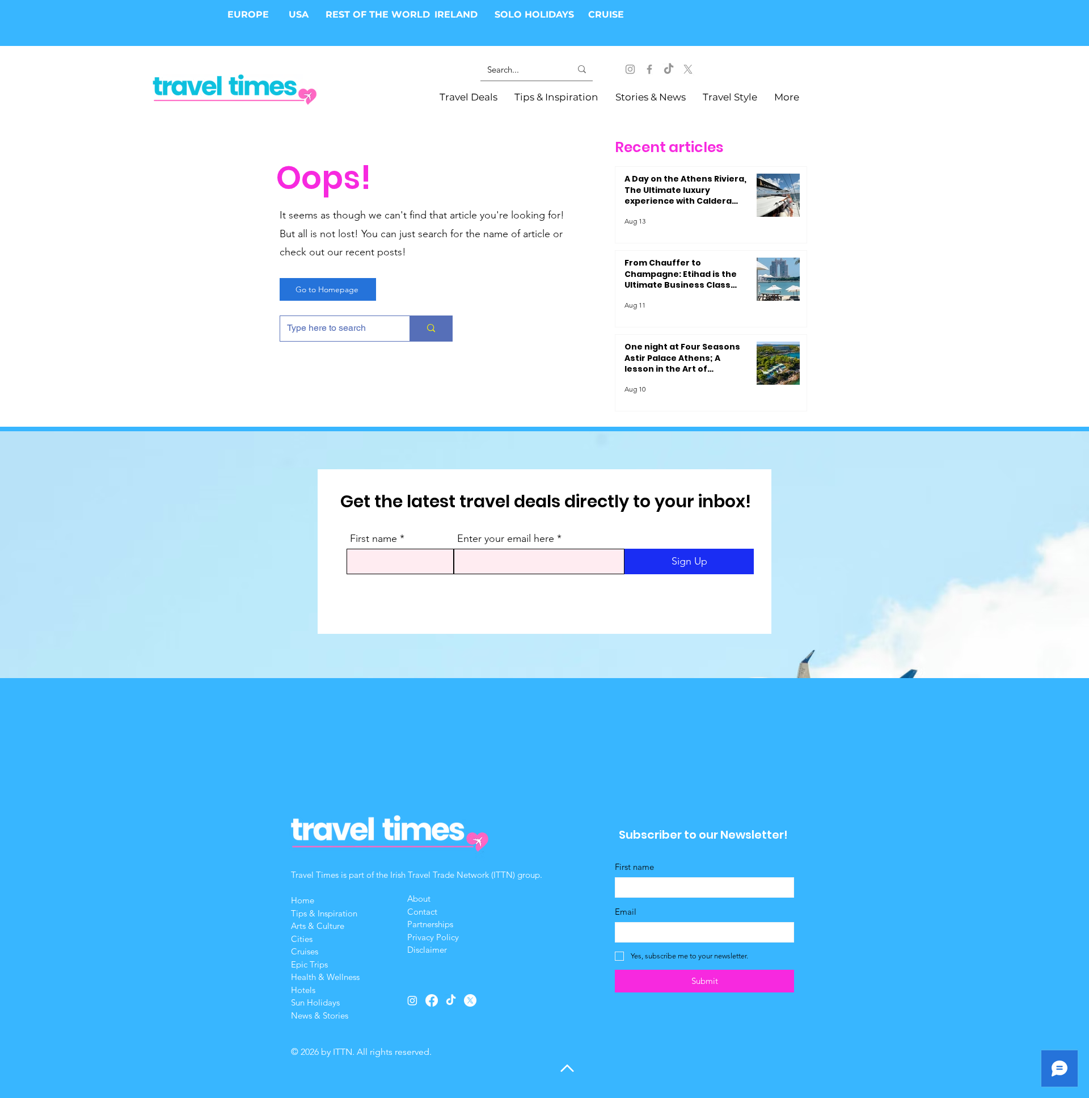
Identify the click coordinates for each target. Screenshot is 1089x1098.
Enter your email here (505, 538)
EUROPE (249, 14)
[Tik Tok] (668, 69)
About (420, 898)
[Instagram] (630, 69)
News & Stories (319, 1015)
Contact (422, 911)
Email (625, 911)
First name (373, 538)
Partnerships (430, 924)
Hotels (303, 990)
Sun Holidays (315, 1002)
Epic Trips (309, 964)
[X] (688, 69)
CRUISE (606, 14)
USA (299, 14)
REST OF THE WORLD (378, 14)
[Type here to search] (431, 328)
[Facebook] (649, 69)
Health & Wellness (325, 976)
